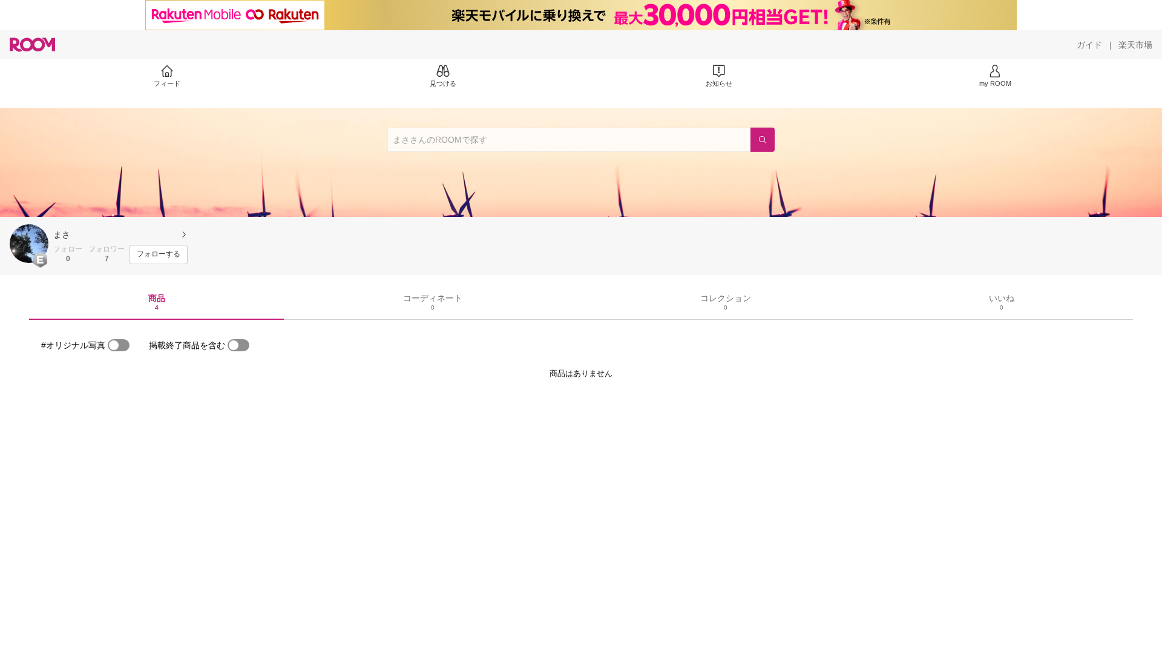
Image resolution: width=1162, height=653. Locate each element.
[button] (29, 243)
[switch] (119, 345)
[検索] (762, 140)
